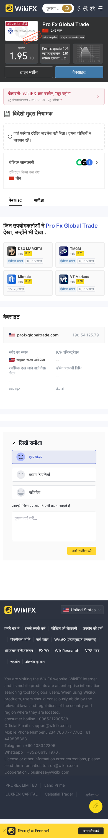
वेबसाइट (79, 72)
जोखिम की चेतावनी (64, 628)
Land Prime (54, 785)
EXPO (44, 650)
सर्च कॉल (42, 639)
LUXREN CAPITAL (22, 794)
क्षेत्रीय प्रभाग (35, 661)
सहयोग (15, 661)
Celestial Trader (59, 794)
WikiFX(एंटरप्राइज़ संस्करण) (75, 639)
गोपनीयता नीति (20, 639)
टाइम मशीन (29, 72)
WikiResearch (67, 650)
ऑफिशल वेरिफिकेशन (18, 650)
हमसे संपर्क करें (35, 628)
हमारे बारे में (11, 628)
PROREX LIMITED (21, 785)
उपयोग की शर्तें (92, 628)
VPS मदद (92, 650)
